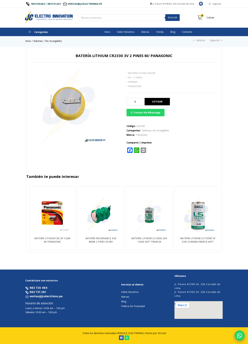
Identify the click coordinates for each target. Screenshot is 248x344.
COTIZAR (157, 101)
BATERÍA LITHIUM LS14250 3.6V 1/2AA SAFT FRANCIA (149, 240)
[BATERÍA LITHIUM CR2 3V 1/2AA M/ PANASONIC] (52, 214)
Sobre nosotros (125, 31)
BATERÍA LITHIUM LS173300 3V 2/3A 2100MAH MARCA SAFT (197, 240)
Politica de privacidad (133, 306)
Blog (172, 31)
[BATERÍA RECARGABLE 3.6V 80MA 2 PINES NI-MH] (101, 214)
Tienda (159, 31)
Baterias (38, 41)
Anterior (200, 40)
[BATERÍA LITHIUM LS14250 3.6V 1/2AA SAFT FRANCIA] (149, 214)
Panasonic (142, 134)
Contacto (187, 31)
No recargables (53, 41)
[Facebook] (201, 4)
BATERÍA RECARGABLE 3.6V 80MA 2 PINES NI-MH (101, 240)
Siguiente (215, 40)
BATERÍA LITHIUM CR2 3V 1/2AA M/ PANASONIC (52, 240)
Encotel (162, 333)
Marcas (145, 31)
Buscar (172, 17)
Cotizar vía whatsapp (147, 112)
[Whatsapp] (127, 337)
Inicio (107, 31)
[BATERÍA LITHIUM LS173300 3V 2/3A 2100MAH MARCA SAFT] (198, 214)
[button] (240, 335)
